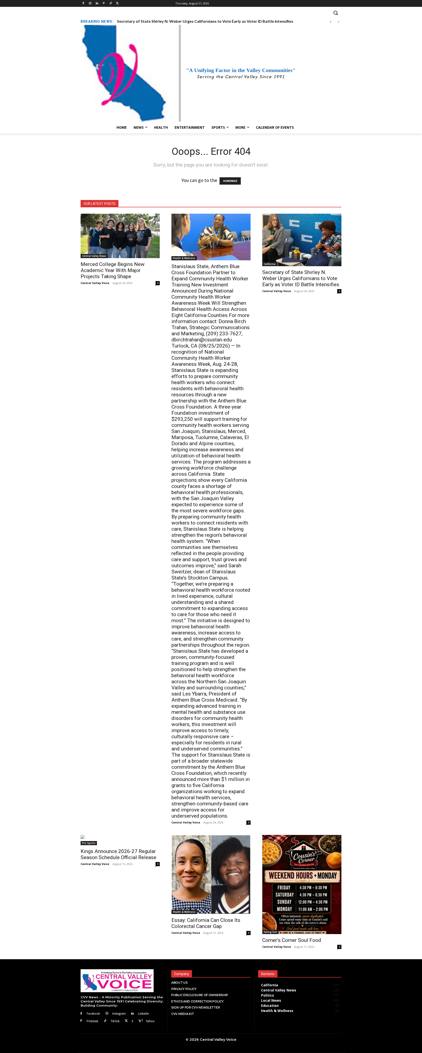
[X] (126, 1021)
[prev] (330, 22)
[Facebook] (83, 3)
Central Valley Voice (95, 283)
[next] (338, 22)
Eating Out (270, 932)
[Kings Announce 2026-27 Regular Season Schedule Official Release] (120, 840)
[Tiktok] (110, 3)
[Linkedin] (132, 1013)
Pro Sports (88, 843)
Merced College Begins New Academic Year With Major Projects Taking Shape (113, 270)
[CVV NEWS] (122, 980)
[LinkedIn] (97, 3)
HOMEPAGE (230, 181)
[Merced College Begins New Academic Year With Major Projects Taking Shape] (120, 236)
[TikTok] (105, 1021)
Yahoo (150, 1021)
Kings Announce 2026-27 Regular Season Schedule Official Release (176, 21)
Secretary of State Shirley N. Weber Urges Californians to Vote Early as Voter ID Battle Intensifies (300, 278)
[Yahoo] (140, 1021)
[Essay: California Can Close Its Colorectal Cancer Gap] (211, 874)
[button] (211, 13)
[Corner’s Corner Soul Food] (301, 884)
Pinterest (92, 1021)
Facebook (93, 1013)
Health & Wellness (184, 258)
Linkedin (143, 1013)
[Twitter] (117, 3)
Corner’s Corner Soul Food (291, 940)
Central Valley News (94, 256)
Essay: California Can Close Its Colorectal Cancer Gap (205, 923)
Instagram (119, 1013)
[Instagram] (90, 3)
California (269, 264)
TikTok (115, 1021)
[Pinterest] (103, 3)
